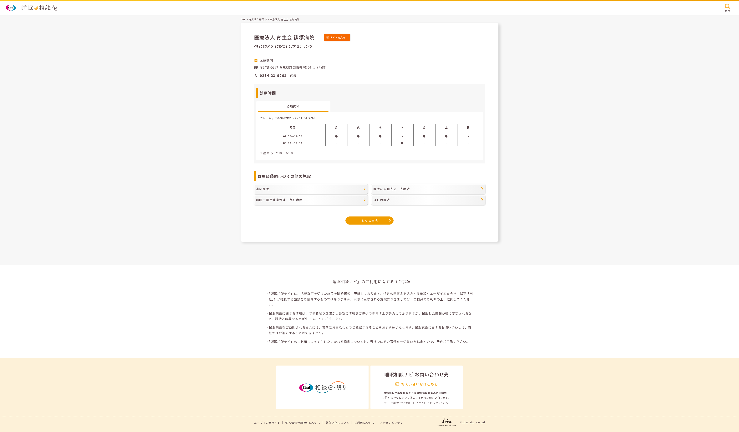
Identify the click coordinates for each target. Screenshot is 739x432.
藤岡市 (263, 19)
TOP (243, 19)
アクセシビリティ (391, 423)
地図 (322, 67)
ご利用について (364, 423)
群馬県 (253, 19)
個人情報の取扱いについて (303, 423)
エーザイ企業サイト (267, 423)
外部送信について (337, 423)
